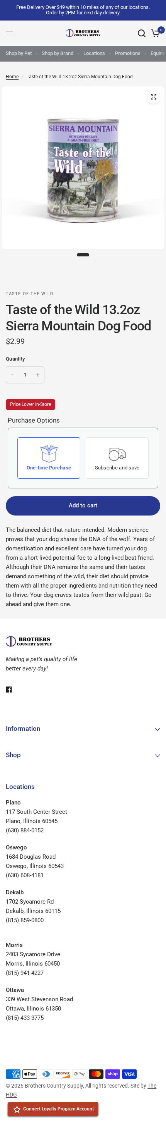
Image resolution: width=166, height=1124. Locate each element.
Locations (94, 53)
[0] (154, 33)
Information (23, 728)
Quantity (15, 359)
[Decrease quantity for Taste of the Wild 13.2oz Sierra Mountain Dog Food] (12, 375)
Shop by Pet (19, 53)
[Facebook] (14, 689)
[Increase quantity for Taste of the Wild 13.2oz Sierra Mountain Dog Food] (38, 375)
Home (12, 76)
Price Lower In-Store (30, 404)
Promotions (128, 53)
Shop (13, 755)
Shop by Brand (57, 53)
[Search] (141, 33)
